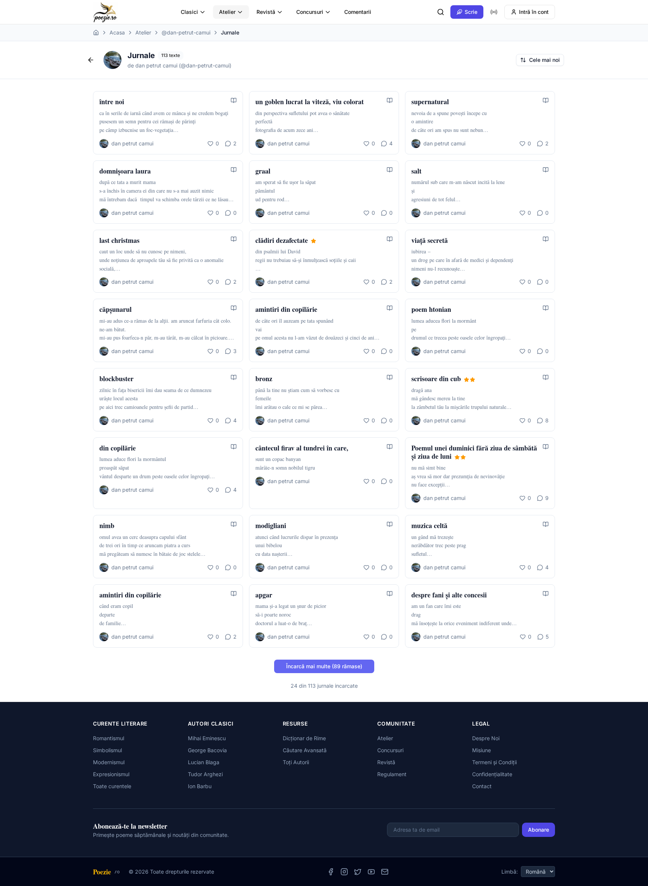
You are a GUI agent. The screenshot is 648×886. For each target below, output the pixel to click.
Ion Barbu (200, 786)
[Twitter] (358, 872)
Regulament (391, 774)
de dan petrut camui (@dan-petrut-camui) (179, 65)
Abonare (538, 829)
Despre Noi (486, 738)
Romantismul (108, 738)
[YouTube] (371, 872)
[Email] (384, 872)
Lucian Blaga (203, 762)
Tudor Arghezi (205, 774)
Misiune (481, 750)
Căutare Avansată (305, 750)
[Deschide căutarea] (440, 12)
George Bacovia (207, 750)
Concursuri (309, 12)
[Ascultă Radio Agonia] (493, 12)
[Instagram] (344, 872)
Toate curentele (112, 786)
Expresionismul (111, 774)
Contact (482, 786)
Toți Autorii (296, 762)
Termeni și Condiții (494, 762)
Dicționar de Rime (304, 738)
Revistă (265, 12)
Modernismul (108, 762)
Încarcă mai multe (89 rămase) (324, 666)
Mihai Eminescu (207, 738)
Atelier (227, 12)
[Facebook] (330, 872)
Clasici (189, 12)
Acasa (117, 32)
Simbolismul (107, 750)
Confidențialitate (492, 774)
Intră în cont (534, 12)
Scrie (471, 12)
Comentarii (357, 12)
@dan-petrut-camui (186, 32)
